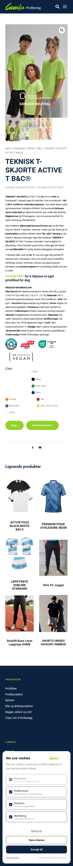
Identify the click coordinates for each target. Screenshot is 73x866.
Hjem (8, 148)
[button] (62, 30)
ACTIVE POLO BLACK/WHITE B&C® (20, 526)
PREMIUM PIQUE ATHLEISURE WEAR (53, 525)
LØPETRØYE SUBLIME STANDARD (19, 585)
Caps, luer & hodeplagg (18, 717)
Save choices (36, 840)
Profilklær (11, 688)
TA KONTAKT (14, 276)
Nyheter (10, 700)
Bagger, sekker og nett (18, 712)
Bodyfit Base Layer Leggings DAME (19, 642)
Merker (31, 148)
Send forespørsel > (42, 425)
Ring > (14, 425)
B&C (39, 148)
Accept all (37, 849)
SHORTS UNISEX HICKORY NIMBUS (53, 642)
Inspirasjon (19, 148)
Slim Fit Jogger (53, 585)
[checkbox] (36, 779)
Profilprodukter (14, 694)
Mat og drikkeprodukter (19, 706)
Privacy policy (12, 857)
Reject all (36, 830)
